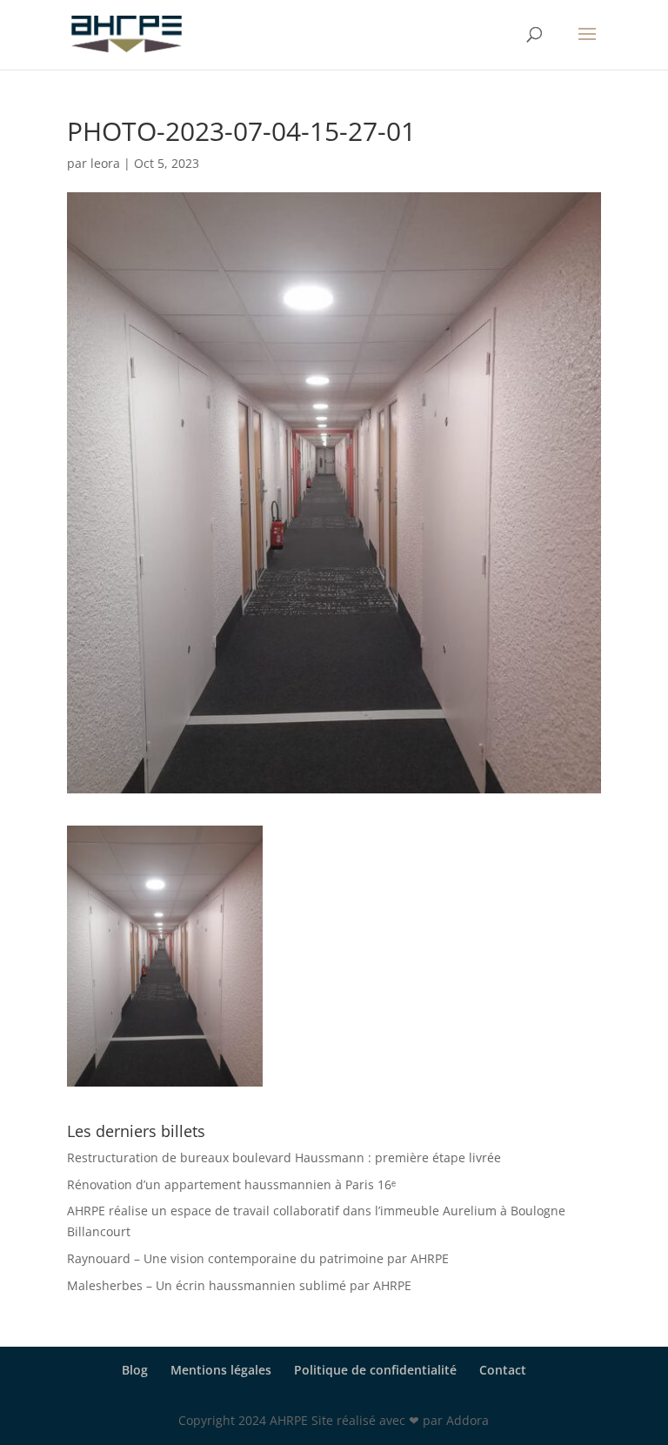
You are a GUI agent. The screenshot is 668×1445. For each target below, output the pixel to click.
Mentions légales (220, 1369)
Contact (502, 1369)
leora (105, 163)
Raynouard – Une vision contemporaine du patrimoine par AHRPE (258, 1258)
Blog (135, 1369)
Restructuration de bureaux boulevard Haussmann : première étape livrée (284, 1157)
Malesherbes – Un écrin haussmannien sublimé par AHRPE (239, 1285)
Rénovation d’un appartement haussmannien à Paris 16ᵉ (231, 1184)
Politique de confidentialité (375, 1369)
